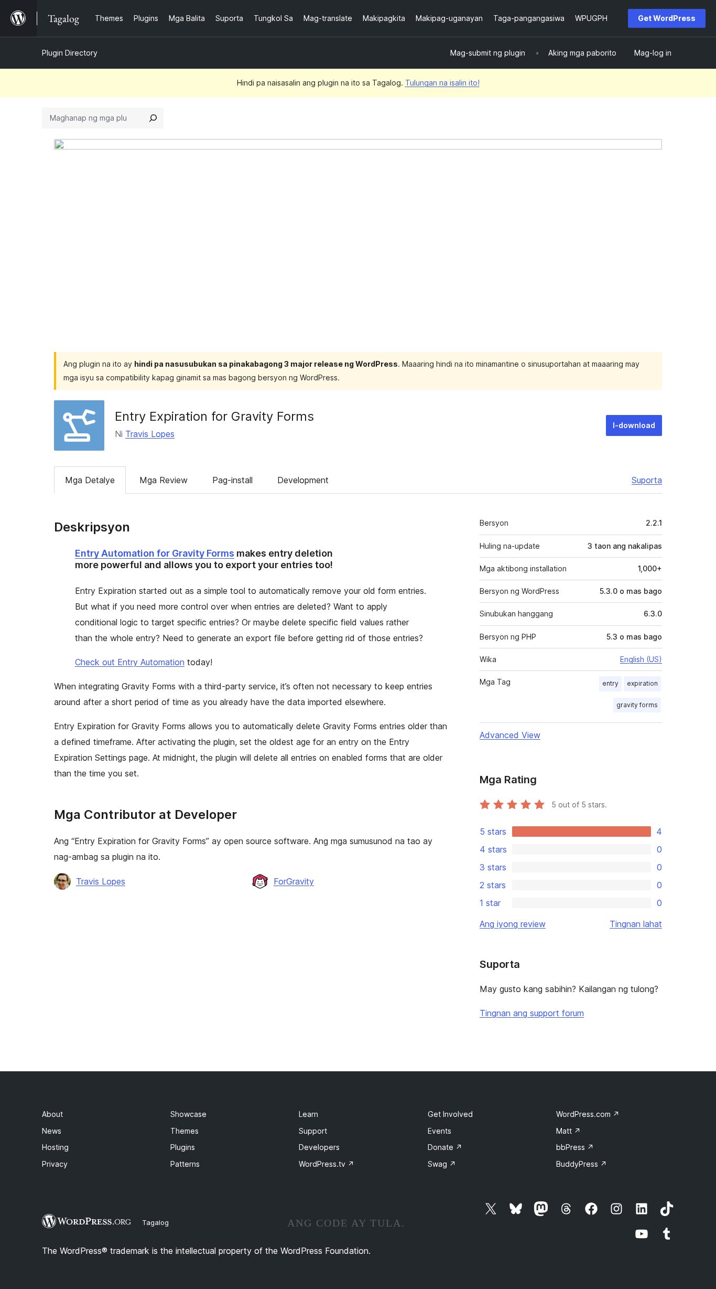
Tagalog (155, 1222)
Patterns (185, 1163)
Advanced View (510, 735)
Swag (442, 1163)
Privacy (55, 1163)
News (51, 1130)
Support (313, 1130)
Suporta (647, 480)
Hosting (55, 1147)
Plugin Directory (69, 52)
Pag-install (232, 480)
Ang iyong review (513, 924)
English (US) (641, 659)
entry (610, 683)
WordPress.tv (326, 1163)
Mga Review (163, 480)
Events (439, 1130)
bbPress (575, 1147)
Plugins (182, 1147)
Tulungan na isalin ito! (442, 82)
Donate (445, 1147)
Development (303, 480)
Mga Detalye (90, 480)
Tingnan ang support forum (532, 1013)
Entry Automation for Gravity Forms (154, 553)
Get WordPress (667, 18)
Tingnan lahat (636, 924)
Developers (319, 1147)
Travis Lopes (150, 434)
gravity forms (637, 705)
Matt (568, 1130)
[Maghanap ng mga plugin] (153, 118)
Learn (308, 1114)
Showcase (188, 1114)
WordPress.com (588, 1114)
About (52, 1114)
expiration (642, 683)
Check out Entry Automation (130, 662)
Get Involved (450, 1114)
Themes (184, 1130)
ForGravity (294, 881)
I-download (634, 425)
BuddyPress (581, 1163)
